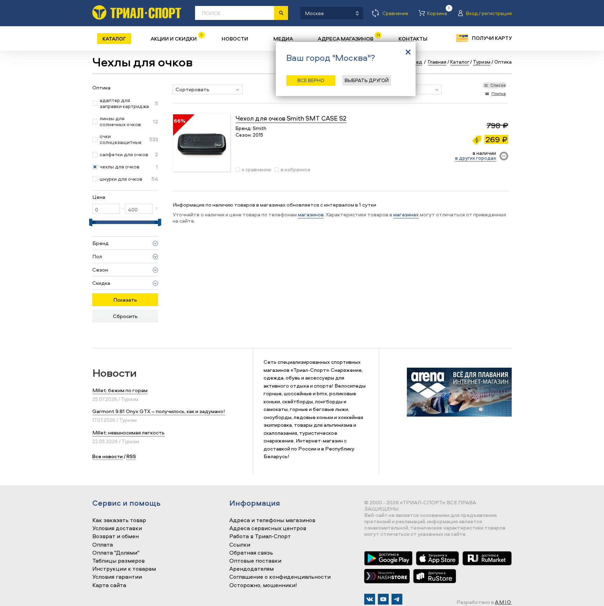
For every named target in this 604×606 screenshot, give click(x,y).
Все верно (310, 80)
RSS (131, 456)
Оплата (102, 544)
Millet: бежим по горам (120, 390)
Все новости (107, 456)
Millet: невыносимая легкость (128, 432)
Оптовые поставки (255, 560)
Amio (503, 602)
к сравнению (257, 169)
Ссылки (239, 544)
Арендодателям (251, 568)
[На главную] (136, 12)
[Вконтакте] (369, 599)
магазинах (406, 214)
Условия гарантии (117, 576)
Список (498, 85)
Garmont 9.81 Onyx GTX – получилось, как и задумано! (158, 411)
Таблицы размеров (118, 560)
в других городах (475, 157)
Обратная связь (251, 552)
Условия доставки (117, 528)
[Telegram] (396, 599)
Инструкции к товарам (124, 568)
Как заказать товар (119, 520)
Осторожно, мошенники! (263, 585)
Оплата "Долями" (115, 552)
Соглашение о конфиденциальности (280, 576)
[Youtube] (383, 599)
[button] (208, 89)
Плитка (498, 93)
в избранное (295, 169)
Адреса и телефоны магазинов (272, 520)
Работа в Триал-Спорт (260, 536)
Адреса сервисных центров (267, 528)
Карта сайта (109, 585)
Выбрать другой (367, 80)
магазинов (311, 214)
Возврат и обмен (115, 536)
